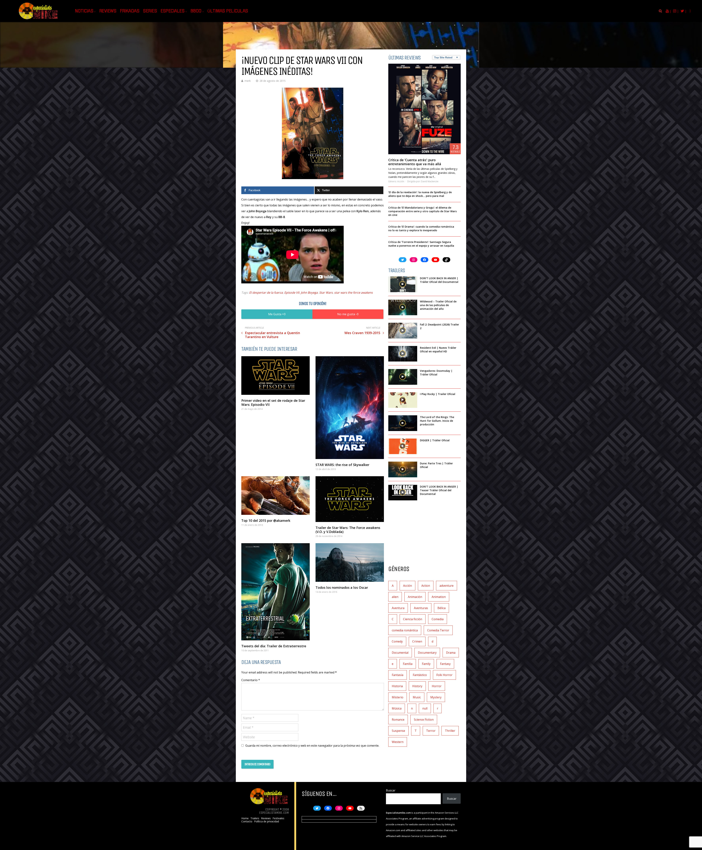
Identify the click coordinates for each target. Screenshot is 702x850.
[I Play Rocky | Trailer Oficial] (402, 400)
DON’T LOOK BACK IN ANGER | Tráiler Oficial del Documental (439, 280)
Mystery (435, 697)
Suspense (398, 731)
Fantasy (445, 664)
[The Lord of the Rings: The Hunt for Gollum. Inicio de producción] (402, 423)
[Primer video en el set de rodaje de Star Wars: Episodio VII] (275, 375)
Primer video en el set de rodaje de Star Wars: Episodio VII (273, 402)
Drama (450, 653)
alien (395, 597)
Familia (407, 664)
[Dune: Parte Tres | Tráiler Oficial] (402, 469)
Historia (397, 686)
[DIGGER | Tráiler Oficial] (402, 446)
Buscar (390, 790)
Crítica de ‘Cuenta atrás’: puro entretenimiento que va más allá (414, 162)
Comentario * (250, 680)
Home (245, 818)
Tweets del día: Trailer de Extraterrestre (273, 646)
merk (248, 81)
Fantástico (420, 675)
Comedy (397, 641)
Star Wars (326, 293)
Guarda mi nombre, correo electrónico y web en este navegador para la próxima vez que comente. (312, 746)
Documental (400, 653)
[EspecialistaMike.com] (38, 19)
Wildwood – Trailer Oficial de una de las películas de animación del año (438, 305)
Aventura (398, 608)
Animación (415, 597)
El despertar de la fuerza (266, 293)
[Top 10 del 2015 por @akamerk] (275, 495)
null (424, 708)
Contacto (246, 821)
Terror (430, 731)
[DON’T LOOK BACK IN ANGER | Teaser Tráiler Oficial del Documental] (402, 493)
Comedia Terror (438, 630)
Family (426, 664)
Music (417, 697)
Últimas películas (227, 11)
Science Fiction (424, 720)
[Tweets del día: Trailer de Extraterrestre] (275, 591)
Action (425, 586)
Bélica (441, 608)
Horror (436, 686)
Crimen (417, 641)
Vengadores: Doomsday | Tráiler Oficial (436, 372)
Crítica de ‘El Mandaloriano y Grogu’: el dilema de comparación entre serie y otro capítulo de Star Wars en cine (422, 211)
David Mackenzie (429, 181)
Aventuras (421, 608)
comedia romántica (405, 630)
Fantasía (397, 675)
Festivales (278, 818)
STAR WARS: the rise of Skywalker (342, 465)
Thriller (450, 731)
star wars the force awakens (353, 293)
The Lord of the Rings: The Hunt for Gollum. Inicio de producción (437, 420)
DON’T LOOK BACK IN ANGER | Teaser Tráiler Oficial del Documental (439, 490)
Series (150, 11)
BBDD (195, 11)
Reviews (107, 11)
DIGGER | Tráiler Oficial (435, 440)
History (417, 686)
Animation (439, 597)
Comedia (438, 619)
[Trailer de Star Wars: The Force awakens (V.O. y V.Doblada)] (350, 499)
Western (397, 742)
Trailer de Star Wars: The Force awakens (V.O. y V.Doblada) (348, 529)
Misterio (397, 697)
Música (396, 708)
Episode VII (291, 293)
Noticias (84, 11)
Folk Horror (444, 675)
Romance (398, 720)
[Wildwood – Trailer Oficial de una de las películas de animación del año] (402, 307)
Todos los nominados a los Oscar (342, 587)
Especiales (172, 11)
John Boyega (309, 293)
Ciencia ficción (412, 619)
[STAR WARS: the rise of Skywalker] (350, 407)
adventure (446, 586)
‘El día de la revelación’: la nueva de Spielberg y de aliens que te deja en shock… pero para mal (420, 194)
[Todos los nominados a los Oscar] (350, 562)
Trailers (254, 818)
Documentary (427, 653)
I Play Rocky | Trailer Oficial (437, 394)
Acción (400, 181)
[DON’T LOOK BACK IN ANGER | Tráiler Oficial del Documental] (402, 284)
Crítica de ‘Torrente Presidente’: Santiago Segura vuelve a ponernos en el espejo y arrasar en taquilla (421, 243)
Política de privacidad (266, 821)
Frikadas (129, 11)
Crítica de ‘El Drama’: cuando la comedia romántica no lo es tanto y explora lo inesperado (421, 228)
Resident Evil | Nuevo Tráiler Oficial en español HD (438, 349)
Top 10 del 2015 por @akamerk (265, 520)
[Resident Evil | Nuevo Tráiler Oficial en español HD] (402, 354)
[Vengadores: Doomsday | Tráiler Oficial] (402, 377)
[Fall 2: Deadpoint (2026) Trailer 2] (402, 330)
